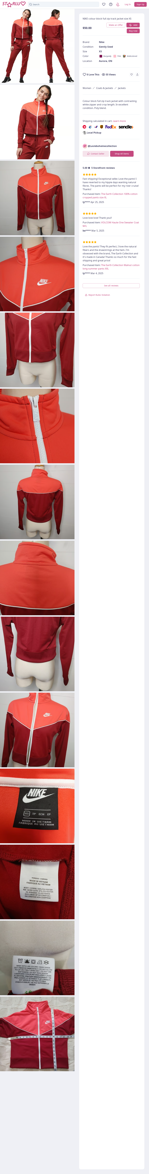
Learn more (119, 121)
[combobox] (63, 4)
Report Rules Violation (99, 295)
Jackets (122, 88)
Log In (128, 4)
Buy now (133, 30)
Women (87, 88)
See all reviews (111, 285)
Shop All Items (122, 153)
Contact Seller (97, 153)
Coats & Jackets (104, 88)
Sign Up (140, 4)
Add (135, 25)
